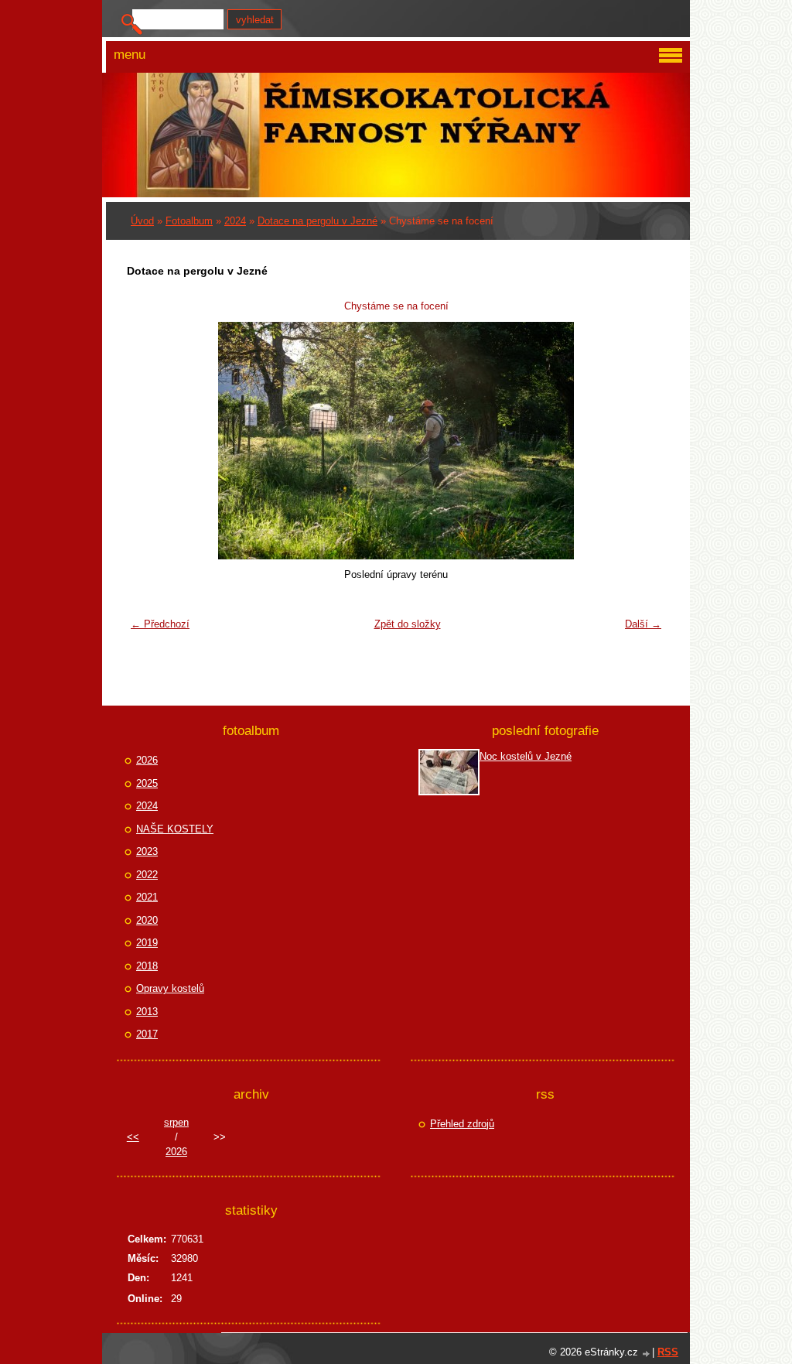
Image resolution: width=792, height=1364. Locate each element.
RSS (667, 1352)
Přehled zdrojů (462, 1124)
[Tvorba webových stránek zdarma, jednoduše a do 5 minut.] (646, 1353)
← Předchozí (160, 624)
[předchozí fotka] (148, 440)
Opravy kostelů (170, 988)
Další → (643, 624)
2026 (147, 760)
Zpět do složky (407, 624)
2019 (147, 943)
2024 (235, 221)
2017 (147, 1034)
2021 (147, 897)
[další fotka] (643, 440)
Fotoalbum (189, 221)
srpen (176, 1122)
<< (133, 1137)
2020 (147, 920)
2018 (147, 966)
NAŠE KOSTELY (174, 829)
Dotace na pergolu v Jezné (317, 221)
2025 (147, 783)
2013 (147, 1011)
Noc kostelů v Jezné (526, 756)
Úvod (142, 221)
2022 (147, 874)
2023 (147, 851)
